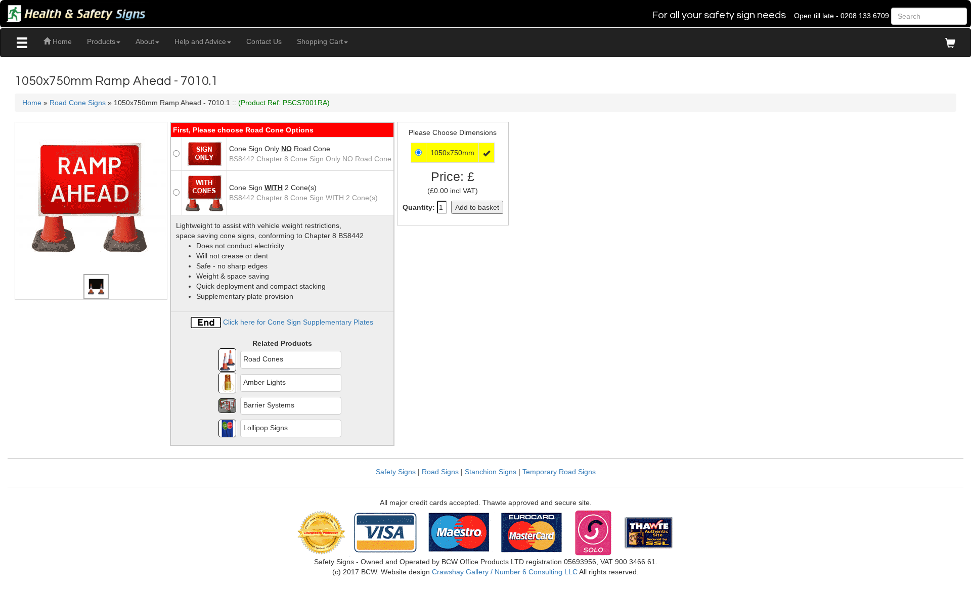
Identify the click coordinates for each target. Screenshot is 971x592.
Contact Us (264, 41)
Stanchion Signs (490, 472)
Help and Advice (200, 41)
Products (101, 41)
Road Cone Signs (78, 103)
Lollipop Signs (265, 428)
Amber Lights (264, 382)
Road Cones (263, 359)
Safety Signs (396, 472)
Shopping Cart (320, 41)
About (145, 41)
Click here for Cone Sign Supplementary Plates (297, 322)
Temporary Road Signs (559, 472)
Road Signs (440, 472)
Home (61, 41)
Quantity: (419, 207)
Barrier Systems (268, 405)
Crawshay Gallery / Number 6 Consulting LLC (505, 572)
